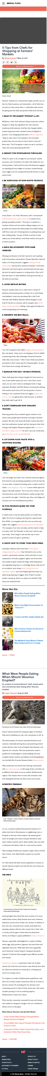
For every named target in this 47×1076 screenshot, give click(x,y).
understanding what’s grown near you (15, 219)
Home (4, 655)
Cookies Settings (33, 1069)
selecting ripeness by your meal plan (30, 524)
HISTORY (13, 1039)
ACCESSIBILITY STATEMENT (10, 1065)
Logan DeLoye (10, 693)
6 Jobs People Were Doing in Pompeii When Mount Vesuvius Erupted (21, 1017)
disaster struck (38, 760)
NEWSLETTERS (6, 1059)
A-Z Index (5, 1069)
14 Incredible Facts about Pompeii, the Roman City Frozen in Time (24, 1024)
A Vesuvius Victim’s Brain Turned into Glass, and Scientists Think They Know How (24, 1030)
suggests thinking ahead (34, 350)
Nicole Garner (10, 58)
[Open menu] (3, 3)
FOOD (12, 655)
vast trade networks (12, 769)
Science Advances (37, 935)
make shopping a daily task (16, 487)
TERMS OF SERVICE (34, 1062)
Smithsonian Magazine (10, 963)
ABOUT (4, 1056)
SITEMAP (30, 1065)
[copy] (15, 62)
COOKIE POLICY (7, 1062)
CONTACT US (32, 1056)
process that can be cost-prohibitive (16, 434)
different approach (36, 134)
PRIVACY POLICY (33, 1059)
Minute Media (19, 1074)
